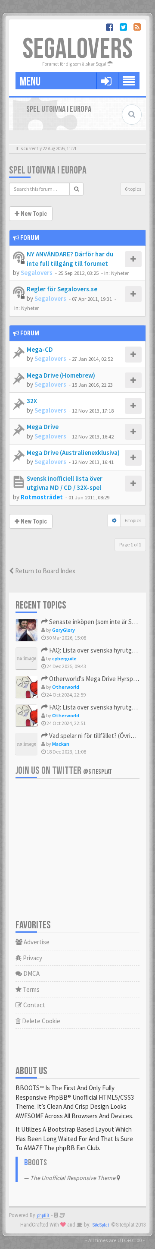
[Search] (76, 189)
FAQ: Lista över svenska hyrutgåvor (95, 650)
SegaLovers (77, 49)
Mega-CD (40, 349)
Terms (31, 989)
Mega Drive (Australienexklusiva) (73, 452)
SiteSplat (101, 1225)
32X (32, 401)
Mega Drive (43, 427)
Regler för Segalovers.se (62, 289)
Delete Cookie (40, 1021)
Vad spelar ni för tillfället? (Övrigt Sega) (100, 736)
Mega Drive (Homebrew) (61, 375)
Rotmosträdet (42, 497)
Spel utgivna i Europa (48, 170)
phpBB (43, 1215)
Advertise (36, 942)
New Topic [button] (33, 213)
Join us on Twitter (64, 770)
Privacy (32, 958)
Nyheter (120, 272)
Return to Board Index (44, 571)
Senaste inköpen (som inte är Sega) (96, 622)
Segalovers (37, 272)
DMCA (31, 973)
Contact (33, 1005)
